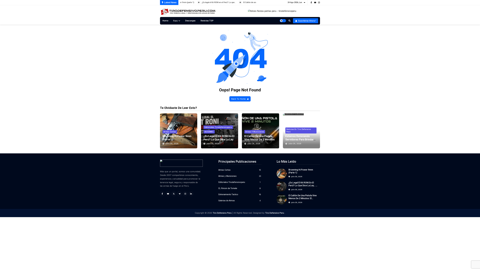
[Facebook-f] (311, 3)
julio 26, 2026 (253, 143)
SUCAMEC (209, 132)
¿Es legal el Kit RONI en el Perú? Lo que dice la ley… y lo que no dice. (219, 139)
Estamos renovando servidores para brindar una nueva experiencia (299, 139)
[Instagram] (319, 3)
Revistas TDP (207, 20)
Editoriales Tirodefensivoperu (218, 127)
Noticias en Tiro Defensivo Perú (298, 130)
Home (165, 20)
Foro (175, 21)
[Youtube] (315, 3)
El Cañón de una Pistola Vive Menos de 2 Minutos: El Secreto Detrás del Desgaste (302, 198)
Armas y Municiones (254, 132)
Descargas (190, 20)
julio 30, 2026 (171, 143)
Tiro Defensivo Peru (222, 213)
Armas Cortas (170, 132)
